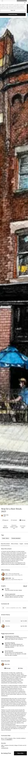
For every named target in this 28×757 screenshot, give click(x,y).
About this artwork (5, 543)
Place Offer (20, 753)
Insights (21, 543)
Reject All (13, 10)
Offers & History (14, 543)
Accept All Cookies (13, 14)
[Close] (24, 2)
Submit (24, 607)
